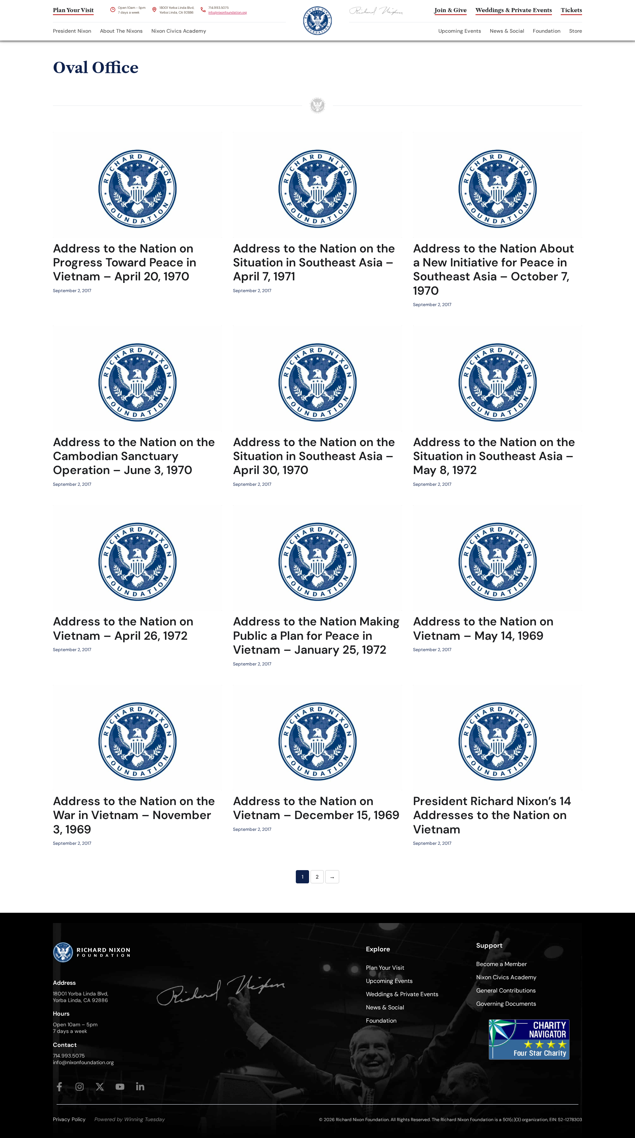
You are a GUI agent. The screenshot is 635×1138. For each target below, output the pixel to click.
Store (575, 31)
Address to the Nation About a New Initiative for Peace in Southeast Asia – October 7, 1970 (493, 269)
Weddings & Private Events (402, 994)
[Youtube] (120, 1086)
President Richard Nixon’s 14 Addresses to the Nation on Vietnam (492, 815)
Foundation (546, 31)
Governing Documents (506, 1004)
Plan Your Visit (385, 968)
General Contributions (506, 990)
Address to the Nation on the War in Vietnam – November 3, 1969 (134, 815)
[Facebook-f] (59, 1086)
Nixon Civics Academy (178, 31)
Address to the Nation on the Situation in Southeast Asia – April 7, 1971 (314, 262)
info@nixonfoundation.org (227, 12)
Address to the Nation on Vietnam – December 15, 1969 (316, 808)
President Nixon (72, 31)
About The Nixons (121, 31)
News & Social (507, 31)
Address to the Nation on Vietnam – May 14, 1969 (483, 628)
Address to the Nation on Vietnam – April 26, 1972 (123, 628)
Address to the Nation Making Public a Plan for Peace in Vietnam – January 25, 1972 (316, 635)
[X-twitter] (99, 1086)
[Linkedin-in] (140, 1086)
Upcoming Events (459, 31)
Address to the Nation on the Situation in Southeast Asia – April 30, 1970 (314, 456)
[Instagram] (79, 1086)
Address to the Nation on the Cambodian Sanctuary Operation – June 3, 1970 (134, 456)
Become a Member (501, 964)
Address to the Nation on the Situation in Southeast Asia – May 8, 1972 (494, 456)
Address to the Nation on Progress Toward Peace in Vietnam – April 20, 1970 (124, 262)
